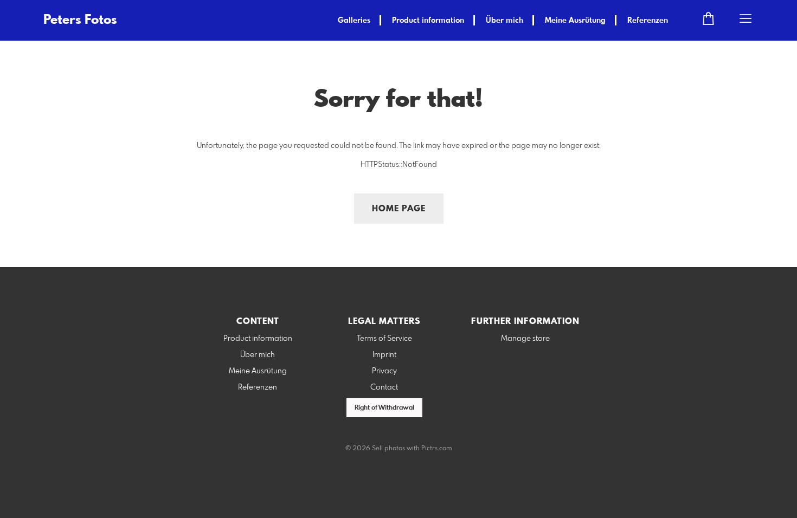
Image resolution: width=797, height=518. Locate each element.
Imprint (384, 355)
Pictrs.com (436, 448)
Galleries (354, 20)
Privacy (384, 371)
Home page (399, 208)
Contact (384, 387)
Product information (428, 20)
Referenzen (647, 20)
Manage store (525, 338)
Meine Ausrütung (575, 20)
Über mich (504, 20)
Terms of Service (384, 338)
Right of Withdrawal (384, 408)
